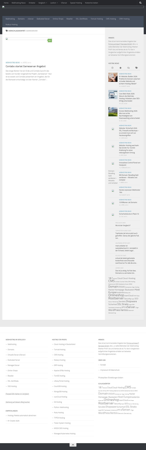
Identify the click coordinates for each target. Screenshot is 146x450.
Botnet (115, 278)
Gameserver (128, 287)
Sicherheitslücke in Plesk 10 (129, 214)
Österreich (131, 310)
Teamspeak (111, 307)
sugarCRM (131, 304)
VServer (64, 3)
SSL (119, 304)
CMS (111, 281)
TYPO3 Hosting (59, 418)
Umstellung (118, 307)
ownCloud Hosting (60, 397)
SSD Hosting (12, 386)
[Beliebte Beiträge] (120, 68)
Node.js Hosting (11, 24)
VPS (123, 307)
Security (127, 298)
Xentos (124, 310)
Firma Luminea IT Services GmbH (120, 44)
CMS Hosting (111, 19)
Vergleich (41, 3)
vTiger (137, 307)
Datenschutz (111, 284)
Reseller (69, 19)
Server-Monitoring (113, 302)
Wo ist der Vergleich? (122, 225)
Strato (125, 304)
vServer (31, 19)
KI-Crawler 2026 (13, 421)
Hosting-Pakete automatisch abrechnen (22, 415)
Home (6, 3)
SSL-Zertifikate (81, 19)
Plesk (137, 296)
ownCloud (128, 295)
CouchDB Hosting (60, 386)
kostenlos (120, 292)
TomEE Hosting (59, 376)
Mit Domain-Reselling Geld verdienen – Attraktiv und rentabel (128, 177)
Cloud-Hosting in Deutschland (64, 344)
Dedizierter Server (124, 284)
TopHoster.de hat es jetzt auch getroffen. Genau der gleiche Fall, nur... (127, 235)
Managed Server (14, 365)
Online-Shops (58, 19)
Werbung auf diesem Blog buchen (18, 402)
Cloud (119, 278)
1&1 (110, 278)
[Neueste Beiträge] (112, 68)
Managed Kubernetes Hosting (64, 434)
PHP (135, 296)
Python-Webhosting (61, 407)
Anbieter (32, 3)
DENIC (130, 284)
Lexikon (53, 3)
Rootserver (116, 298)
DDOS (117, 284)
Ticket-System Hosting (62, 423)
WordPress (114, 310)
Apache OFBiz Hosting (62, 371)
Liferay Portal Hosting (61, 381)
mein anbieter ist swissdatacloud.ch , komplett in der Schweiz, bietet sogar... (126, 248)
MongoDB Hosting (60, 392)
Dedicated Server (43, 19)
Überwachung (112, 313)
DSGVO (122, 287)
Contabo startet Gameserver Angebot (26, 66)
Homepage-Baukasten (124, 290)
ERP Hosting (58, 365)
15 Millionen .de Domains (128, 202)
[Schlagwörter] (136, 68)
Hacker (111, 290)
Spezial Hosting (76, 3)
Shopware (131, 301)
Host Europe (124, 396)
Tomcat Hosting (97, 19)
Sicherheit (112, 304)
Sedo (133, 299)
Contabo (117, 281)
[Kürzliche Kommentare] (128, 68)
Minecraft (127, 292)
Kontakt (103, 365)
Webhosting (10, 19)
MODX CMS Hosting (61, 428)
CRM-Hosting (124, 19)
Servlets (122, 301)
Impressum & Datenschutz (110, 370)
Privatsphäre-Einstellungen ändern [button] (110, 378)
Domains (21, 19)
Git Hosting (58, 402)
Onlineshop (116, 295)
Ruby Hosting (59, 413)
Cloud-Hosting (129, 278)
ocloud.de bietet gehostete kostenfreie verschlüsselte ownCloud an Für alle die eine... (126, 260)
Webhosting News (19, 3)
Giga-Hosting (135, 287)
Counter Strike (124, 281)
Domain (113, 286)
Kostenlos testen (91, 3)
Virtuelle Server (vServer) (16, 355)
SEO (136, 298)
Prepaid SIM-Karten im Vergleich (17, 394)
